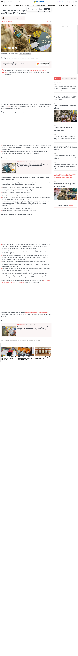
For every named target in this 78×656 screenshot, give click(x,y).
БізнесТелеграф (63, 5)
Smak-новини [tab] (65, 78)
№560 (9, 106)
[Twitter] (67, 2)
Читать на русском (7, 21)
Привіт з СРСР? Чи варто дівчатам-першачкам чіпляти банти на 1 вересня (65, 107)
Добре (47, 9)
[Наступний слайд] (76, 5)
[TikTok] (71, 2)
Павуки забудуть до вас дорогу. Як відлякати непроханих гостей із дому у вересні (65, 157)
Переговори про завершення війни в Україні (16, 5)
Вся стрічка (57, 82)
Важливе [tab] (73, 78)
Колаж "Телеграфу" (25, 53)
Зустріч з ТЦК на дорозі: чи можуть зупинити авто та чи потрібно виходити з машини (65, 185)
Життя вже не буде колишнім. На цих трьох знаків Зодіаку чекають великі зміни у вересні (65, 97)
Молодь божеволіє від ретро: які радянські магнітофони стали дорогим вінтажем (65, 147)
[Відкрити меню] (2, 2)
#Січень (7, 340)
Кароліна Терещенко (9, 18)
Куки (40, 9)
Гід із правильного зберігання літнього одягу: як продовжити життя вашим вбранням (65, 166)
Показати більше (63, 205)
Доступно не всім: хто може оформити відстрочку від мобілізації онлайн (32, 165)
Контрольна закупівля (38, 5)
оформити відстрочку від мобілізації (36, 312)
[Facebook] (57, 2)
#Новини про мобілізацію (34, 340)
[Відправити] (19, 2)
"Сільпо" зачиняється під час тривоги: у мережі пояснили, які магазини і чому (64, 129)
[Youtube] (65, 2)
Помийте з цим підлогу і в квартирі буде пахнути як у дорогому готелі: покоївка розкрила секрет (64, 138)
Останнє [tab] (57, 78)
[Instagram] (69, 2)
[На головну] (39, 2)
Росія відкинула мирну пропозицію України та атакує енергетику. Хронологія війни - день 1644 (65, 175)
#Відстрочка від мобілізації (18, 340)
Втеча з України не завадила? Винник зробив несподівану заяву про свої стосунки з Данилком (65, 88)
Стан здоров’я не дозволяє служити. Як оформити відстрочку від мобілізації (33, 327)
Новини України (21, 161)
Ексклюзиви (52, 5)
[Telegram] (62, 2)
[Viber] (60, 1)
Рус (76, 1)
